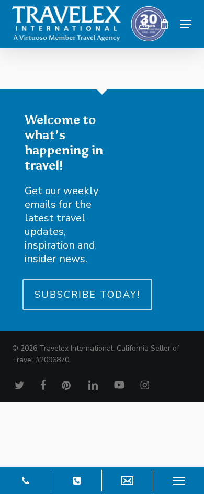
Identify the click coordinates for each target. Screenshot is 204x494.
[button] (185, 24)
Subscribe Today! (87, 294)
